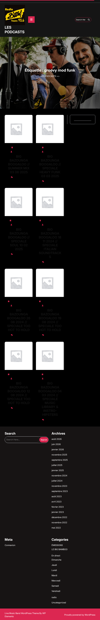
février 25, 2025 (20, 220)
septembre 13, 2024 (20, 300)
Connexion (10, 545)
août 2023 (57, 496)
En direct (56, 555)
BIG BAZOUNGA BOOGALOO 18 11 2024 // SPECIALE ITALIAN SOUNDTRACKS (50, 243)
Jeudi (54, 565)
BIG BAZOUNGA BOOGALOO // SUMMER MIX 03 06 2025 (19, 164)
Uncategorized (59, 602)
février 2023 (58, 507)
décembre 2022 (59, 517)
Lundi (54, 570)
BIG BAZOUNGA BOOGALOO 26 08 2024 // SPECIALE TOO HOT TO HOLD (18, 320)
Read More (18, 129)
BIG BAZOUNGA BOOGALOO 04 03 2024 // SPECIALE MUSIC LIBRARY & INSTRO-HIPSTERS (50, 399)
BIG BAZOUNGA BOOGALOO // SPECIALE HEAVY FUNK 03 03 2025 (50, 166)
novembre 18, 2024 (51, 220)
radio (54, 597)
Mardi (54, 575)
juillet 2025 (57, 465)
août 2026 (57, 439)
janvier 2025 (58, 470)
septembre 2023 (60, 491)
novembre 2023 (59, 486)
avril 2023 (56, 501)
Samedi (55, 586)
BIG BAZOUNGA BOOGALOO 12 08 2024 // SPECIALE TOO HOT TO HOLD (18, 393)
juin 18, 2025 (20, 147)
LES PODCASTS (14, 29)
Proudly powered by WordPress (79, 614)
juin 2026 (56, 444)
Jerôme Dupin (20, 151)
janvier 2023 (58, 512)
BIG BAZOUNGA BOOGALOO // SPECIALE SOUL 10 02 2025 (19, 239)
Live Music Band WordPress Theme (22, 613)
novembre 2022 (59, 522)
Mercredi (56, 580)
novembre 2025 (59, 454)
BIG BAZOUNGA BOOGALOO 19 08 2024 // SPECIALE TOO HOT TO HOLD (50, 320)
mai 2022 (56, 527)
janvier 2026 (58, 449)
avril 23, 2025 (51, 147)
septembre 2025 (60, 460)
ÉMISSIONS (57, 545)
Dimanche (56, 559)
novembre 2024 (59, 475)
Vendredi (56, 591)
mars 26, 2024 (51, 373)
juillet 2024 (57, 480)
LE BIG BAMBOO (59, 549)
